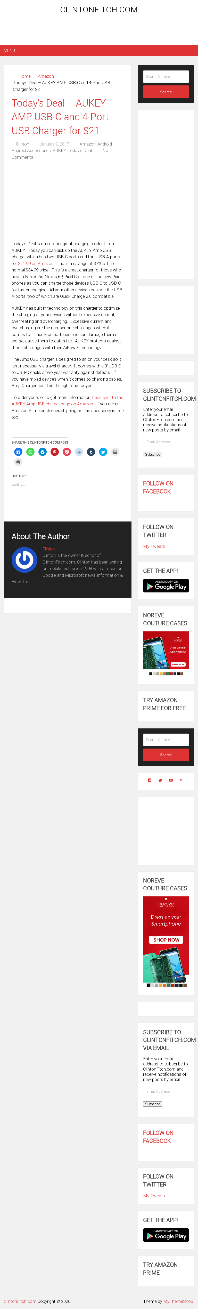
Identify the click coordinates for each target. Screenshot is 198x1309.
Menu (9, 50)
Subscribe (152, 454)
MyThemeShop (178, 1301)
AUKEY (59, 150)
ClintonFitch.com (99, 9)
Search (166, 92)
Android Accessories (31, 150)
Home (25, 76)
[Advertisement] (99, 31)
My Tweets (154, 546)
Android (104, 144)
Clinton (22, 144)
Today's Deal (80, 150)
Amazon (46, 76)
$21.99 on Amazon (36, 263)
